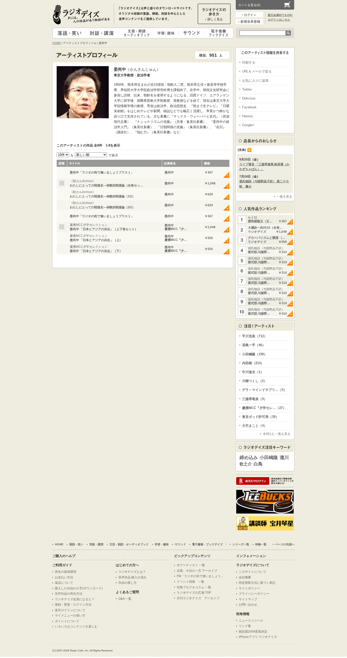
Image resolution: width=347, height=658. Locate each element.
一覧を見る (284, 196)
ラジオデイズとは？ (132, 572)
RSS (249, 150)
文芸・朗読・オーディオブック (138, 33)
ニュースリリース (251, 620)
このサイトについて (252, 572)
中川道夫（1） (253, 372)
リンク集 (245, 626)
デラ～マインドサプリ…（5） (264, 390)
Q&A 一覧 (124, 599)
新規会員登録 (249, 21)
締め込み (249, 457)
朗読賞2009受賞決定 (253, 631)
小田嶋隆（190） (254, 354)
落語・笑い (69, 33)
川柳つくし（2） (254, 381)
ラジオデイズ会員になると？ (74, 599)
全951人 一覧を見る (276, 434)
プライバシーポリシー (254, 593)
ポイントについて (67, 621)
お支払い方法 (64, 577)
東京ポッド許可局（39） (260, 417)
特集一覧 (260, 544)
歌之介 (246, 464)
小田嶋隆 (269, 457)
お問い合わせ (248, 604)
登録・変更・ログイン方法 (73, 604)
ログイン (249, 14)
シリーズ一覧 (240, 544)
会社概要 (245, 577)
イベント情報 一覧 (190, 581)
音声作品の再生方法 (68, 593)
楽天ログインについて (70, 610)
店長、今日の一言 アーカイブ (197, 571)
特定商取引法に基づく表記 (257, 582)
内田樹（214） (253, 363)
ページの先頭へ (285, 544)
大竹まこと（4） (254, 426)
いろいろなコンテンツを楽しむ (76, 626)
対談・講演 (103, 33)
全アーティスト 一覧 (191, 565)
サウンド (190, 33)
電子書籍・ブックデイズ (218, 33)
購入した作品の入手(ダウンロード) (79, 588)
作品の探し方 (127, 582)
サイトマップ (248, 599)
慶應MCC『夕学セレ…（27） (264, 408)
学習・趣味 (166, 33)
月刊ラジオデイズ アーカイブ (198, 598)
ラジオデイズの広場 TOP (194, 592)
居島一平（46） (253, 345)
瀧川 (284, 457)
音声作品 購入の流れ (132, 577)
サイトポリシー (249, 588)
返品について (64, 582)
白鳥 (258, 463)
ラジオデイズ (82, 14)
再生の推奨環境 (65, 572)
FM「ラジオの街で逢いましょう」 (200, 576)
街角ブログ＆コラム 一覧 (194, 587)
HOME (56, 43)
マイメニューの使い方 (70, 615)
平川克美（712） (254, 336)
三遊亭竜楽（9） (254, 399)
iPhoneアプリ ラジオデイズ (258, 637)
